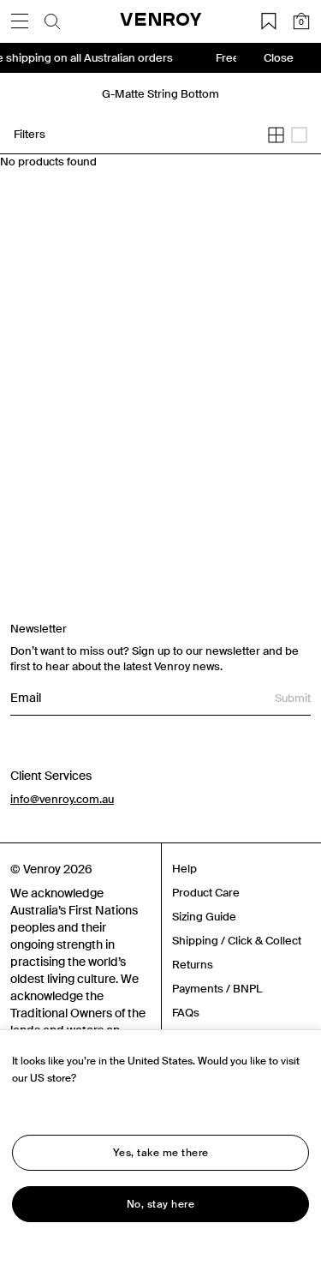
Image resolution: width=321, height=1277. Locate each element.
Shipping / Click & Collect (236, 940)
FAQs (185, 1012)
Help (184, 868)
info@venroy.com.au (62, 799)
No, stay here (161, 1204)
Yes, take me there (161, 1153)
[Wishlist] (269, 21)
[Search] (52, 21)
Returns (192, 964)
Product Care (206, 892)
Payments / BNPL (217, 988)
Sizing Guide (204, 916)
